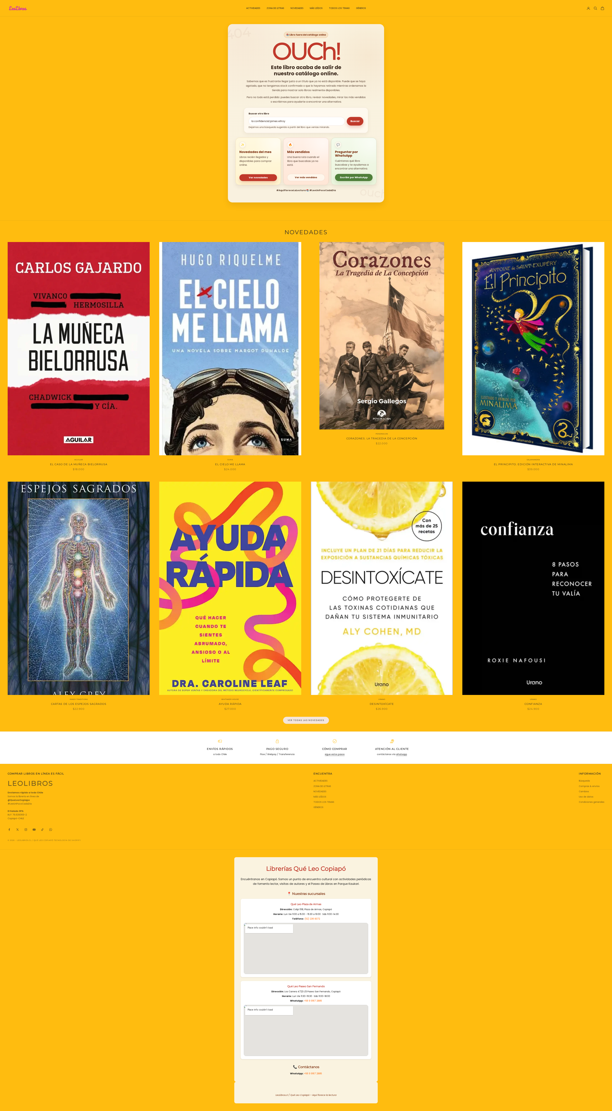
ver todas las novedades (306, 720)
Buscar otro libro (259, 113)
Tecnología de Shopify (67, 840)
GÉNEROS (361, 8)
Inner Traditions (79, 699)
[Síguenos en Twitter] (17, 829)
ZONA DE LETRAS (275, 8)
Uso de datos (586, 796)
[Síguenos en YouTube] (34, 829)
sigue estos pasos (335, 754)
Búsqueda (584, 780)
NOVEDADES (297, 8)
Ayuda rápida (230, 703)
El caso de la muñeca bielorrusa (78, 464)
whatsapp (401, 754)
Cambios (584, 791)
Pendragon (382, 434)
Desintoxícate (382, 703)
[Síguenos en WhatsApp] (50, 829)
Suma (230, 460)
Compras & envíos (589, 786)
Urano (381, 699)
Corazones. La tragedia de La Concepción (381, 438)
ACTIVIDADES (253, 8)
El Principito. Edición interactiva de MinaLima (533, 464)
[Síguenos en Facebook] (9, 829)
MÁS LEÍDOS (316, 8)
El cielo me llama (230, 464)
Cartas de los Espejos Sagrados (78, 703)
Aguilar (78, 460)
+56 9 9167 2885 (313, 1000)
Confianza (533, 703)
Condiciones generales (591, 802)
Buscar (355, 121)
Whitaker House (230, 699)
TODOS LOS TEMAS (339, 8)
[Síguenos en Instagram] (25, 829)
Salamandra (533, 460)
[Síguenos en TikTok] (42, 829)
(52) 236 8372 (312, 918)
